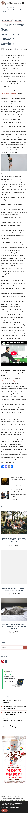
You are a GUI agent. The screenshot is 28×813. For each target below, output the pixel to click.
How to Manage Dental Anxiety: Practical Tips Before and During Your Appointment (15, 727)
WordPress (23, 800)
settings (17, 807)
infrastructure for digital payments (12, 381)
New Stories (18, 20)
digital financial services (9, 93)
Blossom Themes (6, 800)
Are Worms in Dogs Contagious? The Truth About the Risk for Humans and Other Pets (14, 540)
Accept (4, 810)
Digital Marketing (7, 20)
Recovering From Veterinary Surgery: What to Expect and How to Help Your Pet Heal (14, 626)
